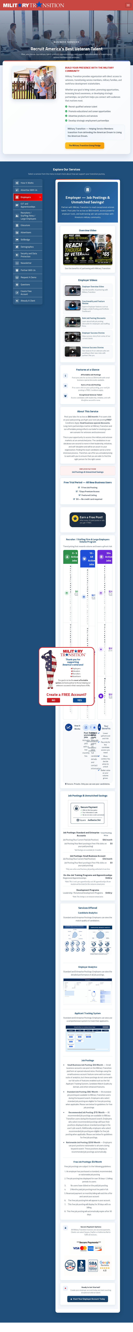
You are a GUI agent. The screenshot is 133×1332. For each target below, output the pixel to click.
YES (79, 700)
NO (53, 700)
